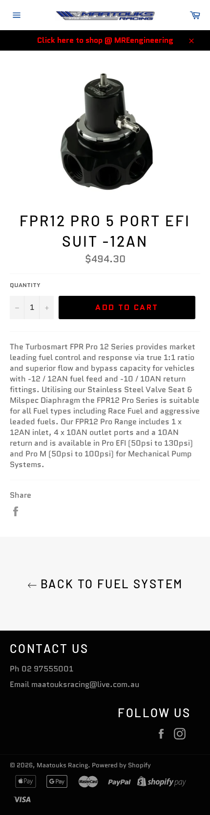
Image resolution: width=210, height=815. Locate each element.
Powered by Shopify (121, 765)
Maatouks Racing (62, 765)
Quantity (25, 285)
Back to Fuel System (110, 584)
